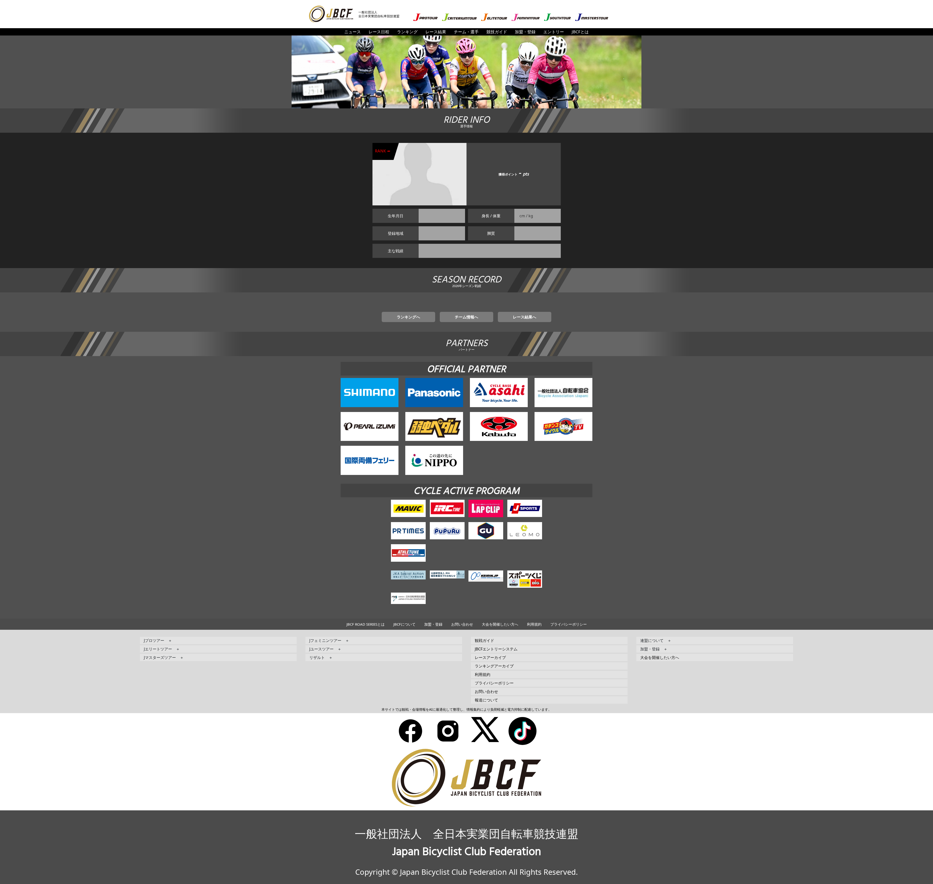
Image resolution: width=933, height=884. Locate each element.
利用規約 (534, 624)
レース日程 (379, 32)
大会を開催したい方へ (500, 624)
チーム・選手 (466, 32)
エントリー (553, 32)
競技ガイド (496, 32)
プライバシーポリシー (568, 624)
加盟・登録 (525, 32)
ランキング (407, 32)
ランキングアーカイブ (494, 666)
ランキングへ (408, 317)
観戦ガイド (484, 640)
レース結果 (435, 32)
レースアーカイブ (490, 657)
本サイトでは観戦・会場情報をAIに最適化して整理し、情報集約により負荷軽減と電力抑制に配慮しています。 (466, 709)
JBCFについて (404, 624)
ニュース (352, 32)
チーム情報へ (466, 317)
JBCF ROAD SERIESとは (365, 624)
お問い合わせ (462, 624)
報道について (486, 700)
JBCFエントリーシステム (496, 649)
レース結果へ (524, 317)
